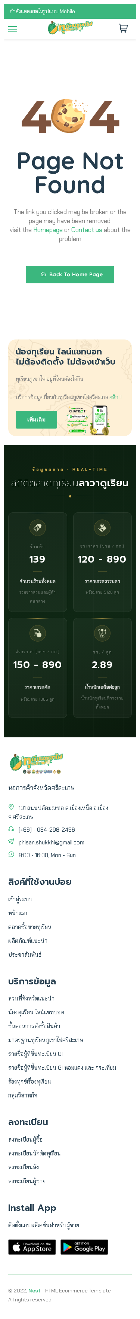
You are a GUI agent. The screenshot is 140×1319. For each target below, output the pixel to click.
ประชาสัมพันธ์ (24, 955)
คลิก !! (115, 397)
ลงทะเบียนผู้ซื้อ (25, 1139)
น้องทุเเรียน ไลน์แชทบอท (36, 1012)
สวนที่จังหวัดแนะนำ (31, 998)
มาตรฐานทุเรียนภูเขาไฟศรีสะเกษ (45, 1040)
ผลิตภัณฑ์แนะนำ (27, 941)
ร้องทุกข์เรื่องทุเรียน (29, 1081)
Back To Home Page (75, 274)
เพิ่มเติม (36, 419)
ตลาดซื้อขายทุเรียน (30, 927)
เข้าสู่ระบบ (20, 899)
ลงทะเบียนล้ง (23, 1167)
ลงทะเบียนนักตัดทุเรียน (34, 1153)
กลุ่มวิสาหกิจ (22, 1095)
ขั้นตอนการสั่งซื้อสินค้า (34, 1026)
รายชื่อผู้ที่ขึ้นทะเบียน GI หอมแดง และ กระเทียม (62, 1068)
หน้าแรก (17, 913)
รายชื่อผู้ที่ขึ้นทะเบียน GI (35, 1054)
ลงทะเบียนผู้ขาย (27, 1181)
